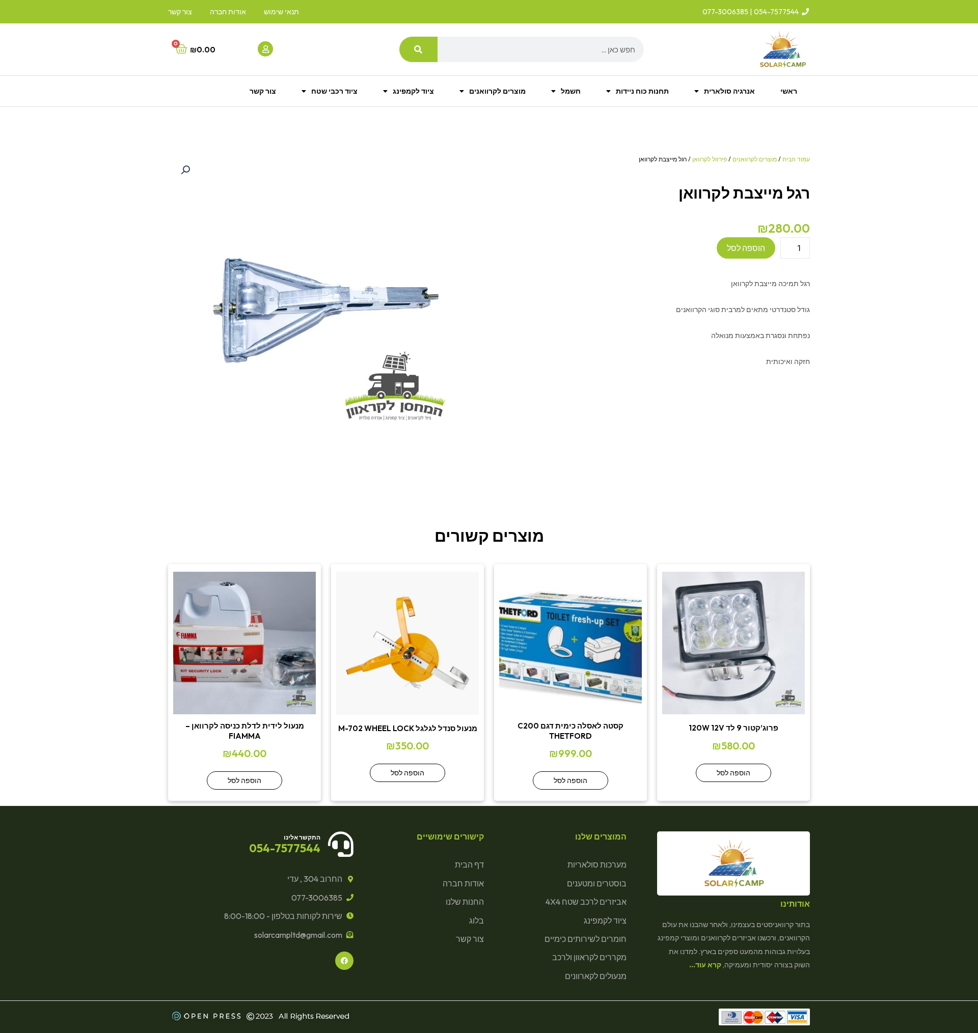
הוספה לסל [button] (733, 772)
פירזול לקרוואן (709, 159)
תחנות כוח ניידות (642, 91)
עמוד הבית (796, 159)
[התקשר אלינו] (341, 844)
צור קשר (263, 91)
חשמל (571, 91)
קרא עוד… (705, 964)
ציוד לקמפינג (413, 91)
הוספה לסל (746, 248)
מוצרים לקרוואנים (497, 91)
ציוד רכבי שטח (334, 91)
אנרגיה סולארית (729, 91)
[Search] (418, 49)
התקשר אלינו (302, 837)
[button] (185, 170)
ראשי (788, 91)
